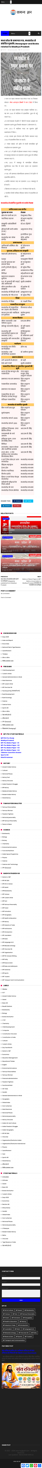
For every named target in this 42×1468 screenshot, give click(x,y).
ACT (3, 992)
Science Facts (6, 704)
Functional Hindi (7, 1085)
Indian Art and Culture (9, 1123)
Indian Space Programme (10, 854)
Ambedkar (5, 1177)
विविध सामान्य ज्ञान (7, 661)
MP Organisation (7, 952)
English (4, 1065)
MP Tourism (6, 976)
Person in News (7, 824)
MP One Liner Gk (7, 687)
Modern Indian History (9, 794)
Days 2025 (5, 637)
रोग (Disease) (6, 722)
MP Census (5, 894)
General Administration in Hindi (12, 677)
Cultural (4, 770)
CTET (4, 1020)
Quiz (3, 1154)
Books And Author (7, 1017)
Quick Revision (6, 651)
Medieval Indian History (9, 791)
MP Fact (4, 901)
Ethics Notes (6, 1208)
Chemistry (5, 844)
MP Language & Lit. (8, 942)
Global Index (6, 1102)
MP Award (6, 519)
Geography (5, 1099)
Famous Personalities (9, 807)
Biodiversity (6, 833)
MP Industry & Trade (8, 925)
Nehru (4, 1235)
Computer (5, 1030)
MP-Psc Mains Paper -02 (10, 745)
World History (6, 798)
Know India (5, 644)
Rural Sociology (7, 697)
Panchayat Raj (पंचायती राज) (11, 691)
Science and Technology (10, 864)
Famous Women (7, 810)
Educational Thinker (8, 1061)
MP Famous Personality (9, 821)
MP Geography (6, 915)
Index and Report (7, 640)
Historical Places (7, 774)
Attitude (5, 1180)
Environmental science (9, 847)
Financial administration (10, 1078)
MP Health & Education (9, 918)
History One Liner (7, 781)
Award (4, 999)
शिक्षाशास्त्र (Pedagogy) (9, 728)
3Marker (4, 989)
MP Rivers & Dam (7, 963)
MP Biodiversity (7, 891)
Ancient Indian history (9, 767)
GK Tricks (5, 1089)
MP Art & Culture (7, 884)
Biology (4, 837)
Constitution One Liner (9, 1034)
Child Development (8, 670)
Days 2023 (5, 1197)
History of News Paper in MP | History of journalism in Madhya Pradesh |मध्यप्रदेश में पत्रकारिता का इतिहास (20, 566)
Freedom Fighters (7, 814)
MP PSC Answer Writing (9, 956)
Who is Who (6, 657)
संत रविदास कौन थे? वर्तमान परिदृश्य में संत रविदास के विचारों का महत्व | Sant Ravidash (19, 1351)
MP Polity (5, 959)
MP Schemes (6, 970)
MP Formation (6, 911)
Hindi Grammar (7, 680)
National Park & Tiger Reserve (11, 647)
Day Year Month (7, 1047)
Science (4, 701)
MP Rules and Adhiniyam (10, 966)
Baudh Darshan (7, 1006)
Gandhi (4, 1092)
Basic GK (5, 1003)
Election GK (5, 1204)
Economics (5, 1054)
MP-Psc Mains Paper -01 (10, 743)
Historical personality (9, 817)
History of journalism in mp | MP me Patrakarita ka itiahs (20, 548)
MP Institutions (7, 928)
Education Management (10, 1058)
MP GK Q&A (5, 880)
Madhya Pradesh (7, 740)
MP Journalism (25, 50)
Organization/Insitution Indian (12, 1140)
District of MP (6, 877)
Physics (4, 857)
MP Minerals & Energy (8, 946)
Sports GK (5, 708)
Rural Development (8, 694)
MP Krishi (5, 939)
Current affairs (7, 673)
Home (5, 33)
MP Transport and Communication (13, 980)
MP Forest (5, 908)
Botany (4, 840)
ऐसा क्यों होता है (6, 715)
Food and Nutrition (8, 850)
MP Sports (5, 973)
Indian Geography (8, 1130)
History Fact (6, 777)
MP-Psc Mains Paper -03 (10, 748)
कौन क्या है (5, 718)
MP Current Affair (7, 684)
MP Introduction (7, 932)
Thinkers (5, 654)
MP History (5, 787)
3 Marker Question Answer (11, 752)
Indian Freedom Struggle (10, 784)
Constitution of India (9, 1037)
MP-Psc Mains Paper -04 (10, 750)
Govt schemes (7, 1106)
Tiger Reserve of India (9, 1242)
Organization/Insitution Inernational (13, 1143)
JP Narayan (5, 1228)
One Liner (5, 1137)
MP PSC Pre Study (7, 738)
